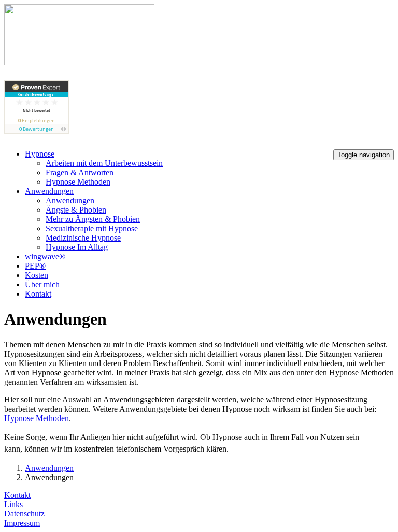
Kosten (36, 275)
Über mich (42, 284)
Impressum (22, 523)
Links (13, 504)
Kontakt (38, 293)
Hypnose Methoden (78, 181)
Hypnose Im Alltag (77, 247)
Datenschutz (24, 513)
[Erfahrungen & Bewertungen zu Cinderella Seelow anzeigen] (36, 131)
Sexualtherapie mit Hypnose (92, 228)
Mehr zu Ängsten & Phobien (93, 219)
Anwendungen (49, 191)
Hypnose (39, 153)
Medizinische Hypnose (83, 237)
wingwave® (45, 256)
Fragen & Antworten (79, 172)
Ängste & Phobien (76, 209)
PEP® (35, 265)
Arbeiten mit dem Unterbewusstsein (104, 163)
